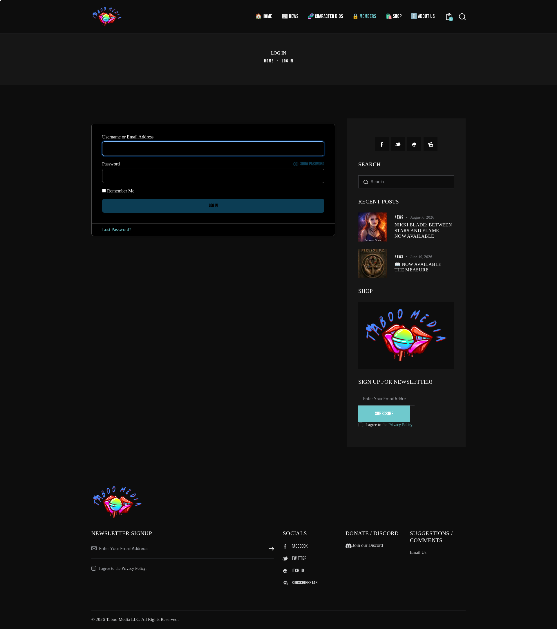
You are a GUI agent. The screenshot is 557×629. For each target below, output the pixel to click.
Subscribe (384, 414)
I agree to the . (390, 425)
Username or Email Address (127, 136)
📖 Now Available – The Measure (420, 267)
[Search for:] (406, 181)
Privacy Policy (400, 425)
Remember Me (120, 190)
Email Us (418, 552)
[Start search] (462, 16)
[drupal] (414, 144)
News (399, 217)
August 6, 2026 (422, 217)
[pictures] (430, 144)
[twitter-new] (398, 144)
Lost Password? (116, 229)
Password (111, 163)
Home (269, 61)
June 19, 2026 (421, 257)
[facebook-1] (382, 144)
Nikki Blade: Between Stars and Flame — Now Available (423, 230)
